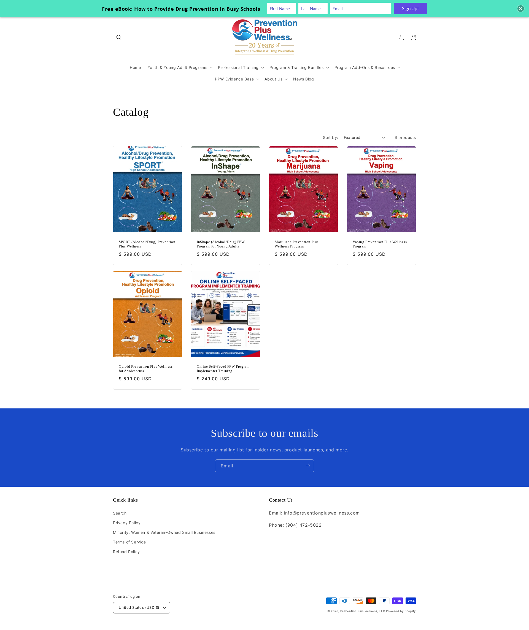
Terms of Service (129, 542)
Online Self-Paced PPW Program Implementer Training (223, 368)
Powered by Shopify (401, 611)
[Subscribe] (308, 465)
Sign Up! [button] (410, 8)
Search (120, 513)
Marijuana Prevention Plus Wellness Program (297, 244)
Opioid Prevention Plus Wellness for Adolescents (146, 368)
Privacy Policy (127, 522)
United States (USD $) (139, 607)
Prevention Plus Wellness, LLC (362, 611)
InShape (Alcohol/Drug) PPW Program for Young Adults (221, 244)
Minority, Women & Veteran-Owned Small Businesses (164, 532)
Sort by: (330, 137)
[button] (119, 37)
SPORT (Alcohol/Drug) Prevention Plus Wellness (147, 244)
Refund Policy (126, 551)
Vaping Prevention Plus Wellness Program (380, 244)
